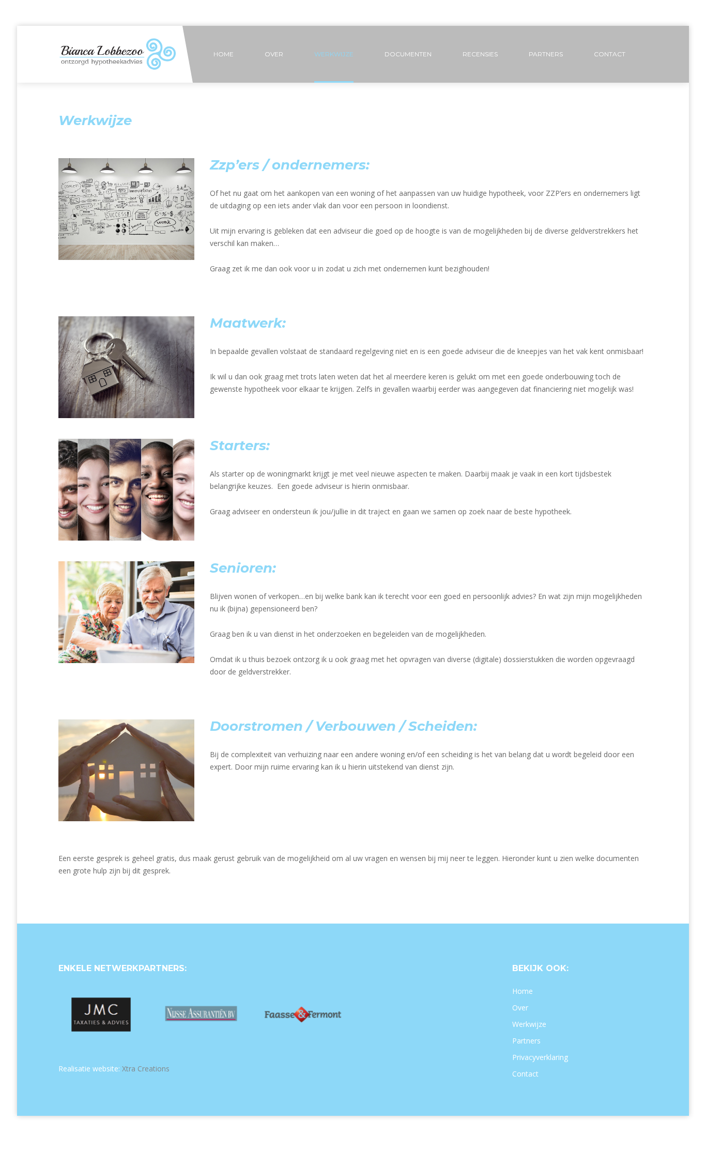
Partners (526, 1041)
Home (522, 991)
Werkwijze (529, 1024)
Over (520, 1007)
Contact (525, 1074)
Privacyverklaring (540, 1057)
